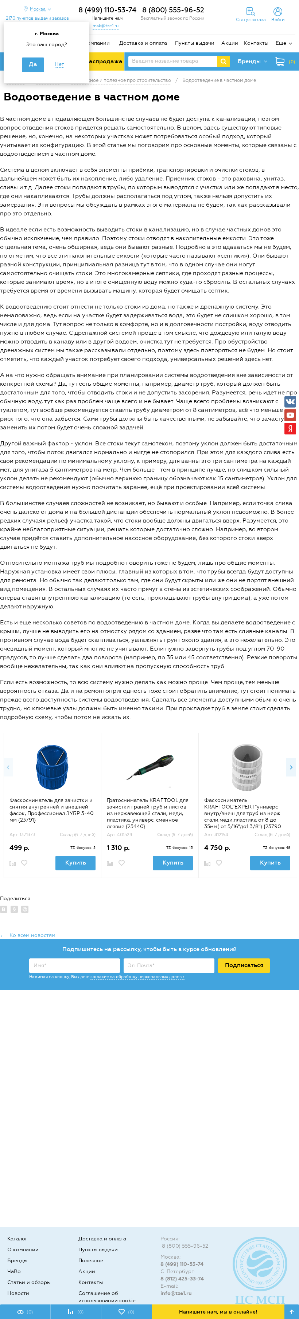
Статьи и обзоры (29, 1282)
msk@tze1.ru (106, 25)
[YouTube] (290, 415)
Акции (229, 43)
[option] (52, 805)
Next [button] (291, 767)
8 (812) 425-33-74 (182, 1279)
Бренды (17, 1261)
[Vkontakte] (290, 402)
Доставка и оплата (143, 43)
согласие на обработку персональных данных (137, 976)
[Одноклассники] (14, 909)
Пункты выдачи (194, 43)
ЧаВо (14, 1271)
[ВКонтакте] (3, 909)
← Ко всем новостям (27, 935)
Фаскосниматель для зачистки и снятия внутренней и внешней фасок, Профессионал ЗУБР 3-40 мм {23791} (51, 810)
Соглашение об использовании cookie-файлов (108, 1300)
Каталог (17, 1239)
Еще (281, 43)
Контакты (256, 43)
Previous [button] (8, 767)
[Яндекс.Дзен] (290, 428)
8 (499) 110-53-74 (107, 10)
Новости (18, 1293)
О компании (94, 43)
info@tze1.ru (176, 1293)
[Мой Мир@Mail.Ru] (24, 909)
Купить (75, 862)
